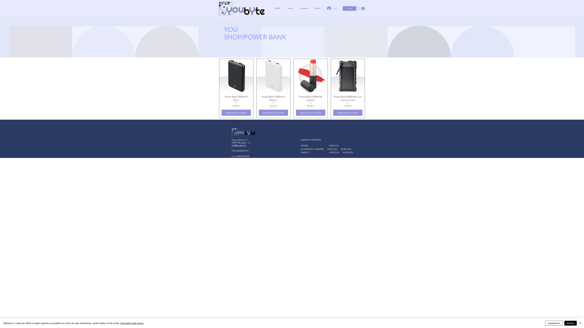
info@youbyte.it (239, 145)
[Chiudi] (580, 323)
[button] (361, 8)
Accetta (570, 323)
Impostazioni (554, 323)
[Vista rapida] (236, 76)
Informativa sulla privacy (132, 323)
